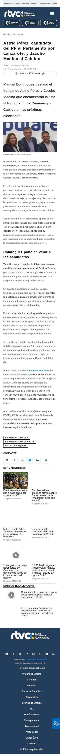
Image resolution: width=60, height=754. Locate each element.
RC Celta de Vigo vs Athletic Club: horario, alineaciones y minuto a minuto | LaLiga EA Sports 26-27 (43, 570)
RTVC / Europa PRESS (16, 66)
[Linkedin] (37, 460)
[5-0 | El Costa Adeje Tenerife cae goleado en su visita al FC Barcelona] (15, 519)
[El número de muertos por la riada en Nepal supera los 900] (15, 480)
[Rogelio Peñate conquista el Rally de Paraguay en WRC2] (44, 519)
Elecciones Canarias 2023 (19, 442)
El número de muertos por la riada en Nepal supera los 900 (15, 493)
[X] (6, 460)
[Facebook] (14, 460)
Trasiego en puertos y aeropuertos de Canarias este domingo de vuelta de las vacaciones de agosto (15, 571)
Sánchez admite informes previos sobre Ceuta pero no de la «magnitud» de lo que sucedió (44, 495)
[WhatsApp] (22, 460)
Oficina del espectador (36, 659)
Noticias (18, 34)
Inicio (7, 34)
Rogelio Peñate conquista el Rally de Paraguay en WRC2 (43, 531)
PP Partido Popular (15, 446)
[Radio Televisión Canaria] (20, 13)
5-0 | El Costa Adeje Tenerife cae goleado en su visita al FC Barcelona (14, 533)
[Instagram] (33, 654)
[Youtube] (6, 654)
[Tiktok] (26, 654)
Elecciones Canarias (16, 438)
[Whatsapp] (53, 654)
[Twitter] (20, 654)
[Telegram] (29, 460)
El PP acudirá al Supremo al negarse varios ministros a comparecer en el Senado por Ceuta (37, 612)
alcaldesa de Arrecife (39, 370)
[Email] (45, 460)
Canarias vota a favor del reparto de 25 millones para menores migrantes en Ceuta (38, 594)
